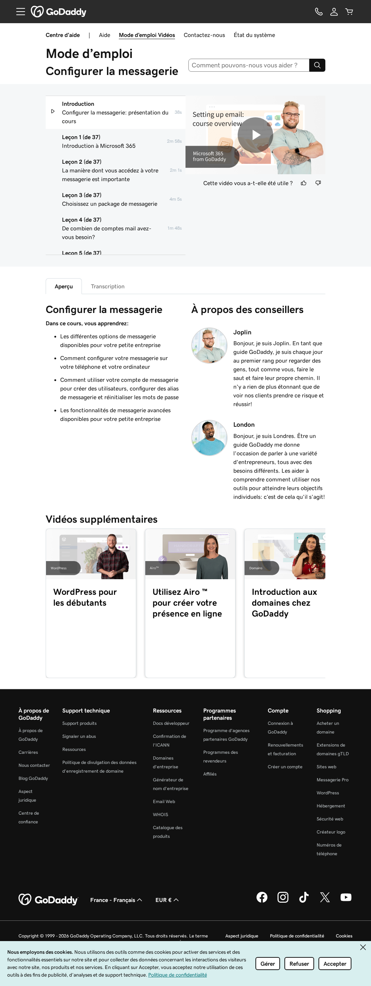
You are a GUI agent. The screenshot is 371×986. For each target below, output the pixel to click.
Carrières (28, 752)
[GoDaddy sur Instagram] (282, 901)
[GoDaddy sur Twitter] (325, 901)
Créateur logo (331, 832)
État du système (254, 35)
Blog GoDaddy (33, 778)
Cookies (344, 935)
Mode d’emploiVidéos (147, 35)
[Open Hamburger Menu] (18, 11)
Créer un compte (285, 766)
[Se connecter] (334, 11)
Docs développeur (171, 723)
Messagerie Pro (333, 779)
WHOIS (160, 814)
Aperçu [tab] (64, 286)
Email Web (164, 801)
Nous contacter (34, 765)
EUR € (163, 900)
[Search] (317, 65)
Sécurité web (330, 818)
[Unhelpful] (318, 183)
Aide (104, 35)
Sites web (326, 766)
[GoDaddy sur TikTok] (303, 901)
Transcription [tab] (108, 286)
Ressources (74, 749)
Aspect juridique (241, 935)
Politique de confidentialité (297, 935)
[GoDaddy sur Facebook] (261, 901)
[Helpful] (303, 183)
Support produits (79, 723)
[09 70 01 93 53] (319, 11)
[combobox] (249, 65)
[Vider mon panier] (349, 12)
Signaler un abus (79, 736)
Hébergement (331, 805)
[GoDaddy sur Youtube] (346, 901)
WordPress (328, 792)
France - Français (112, 900)
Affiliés (210, 774)
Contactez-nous (204, 35)
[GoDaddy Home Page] (48, 900)
